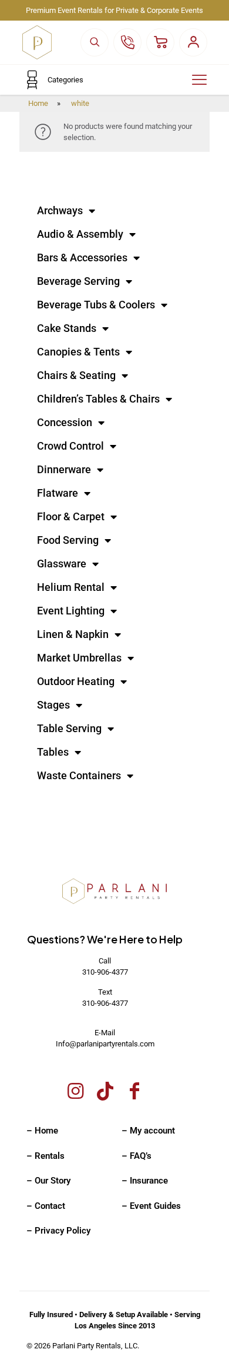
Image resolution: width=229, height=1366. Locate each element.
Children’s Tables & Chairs (98, 399)
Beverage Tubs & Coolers (96, 304)
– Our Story (48, 1180)
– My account (148, 1130)
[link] (114, 892)
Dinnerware (64, 469)
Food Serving (68, 540)
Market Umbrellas (79, 658)
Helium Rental (71, 587)
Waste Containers (79, 775)
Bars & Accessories (82, 257)
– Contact (45, 1206)
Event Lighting (71, 610)
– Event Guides (151, 1206)
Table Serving (69, 728)
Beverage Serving (78, 281)
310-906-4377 (105, 972)
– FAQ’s (136, 1156)
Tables (53, 752)
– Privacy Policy (58, 1230)
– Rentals (45, 1156)
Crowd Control (70, 446)
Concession (64, 422)
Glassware (61, 563)
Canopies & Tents (78, 351)
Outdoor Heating (75, 681)
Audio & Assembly (80, 234)
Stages (53, 705)
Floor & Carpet (71, 516)
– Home (42, 1130)
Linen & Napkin (73, 634)
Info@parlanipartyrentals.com (105, 1043)
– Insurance (145, 1180)
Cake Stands (66, 328)
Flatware (57, 493)
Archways (60, 210)
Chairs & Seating (76, 375)
